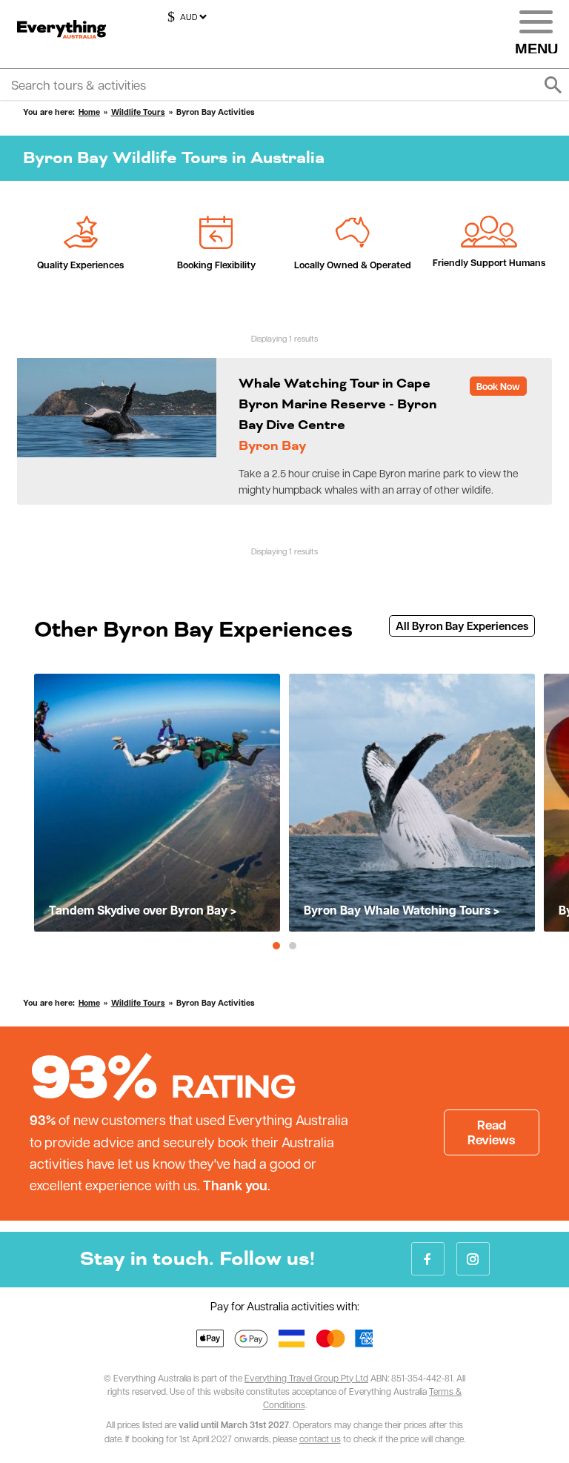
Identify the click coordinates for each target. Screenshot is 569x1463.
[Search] (552, 85)
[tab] (276, 945)
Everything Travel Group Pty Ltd (306, 1378)
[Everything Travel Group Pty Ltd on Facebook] (428, 1258)
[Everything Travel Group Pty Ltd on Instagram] (473, 1258)
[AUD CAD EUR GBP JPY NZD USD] (185, 17)
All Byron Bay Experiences (462, 626)
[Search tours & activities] (284, 84)
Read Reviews (491, 1132)
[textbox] (284, 84)
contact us (320, 1438)
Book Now (498, 386)
